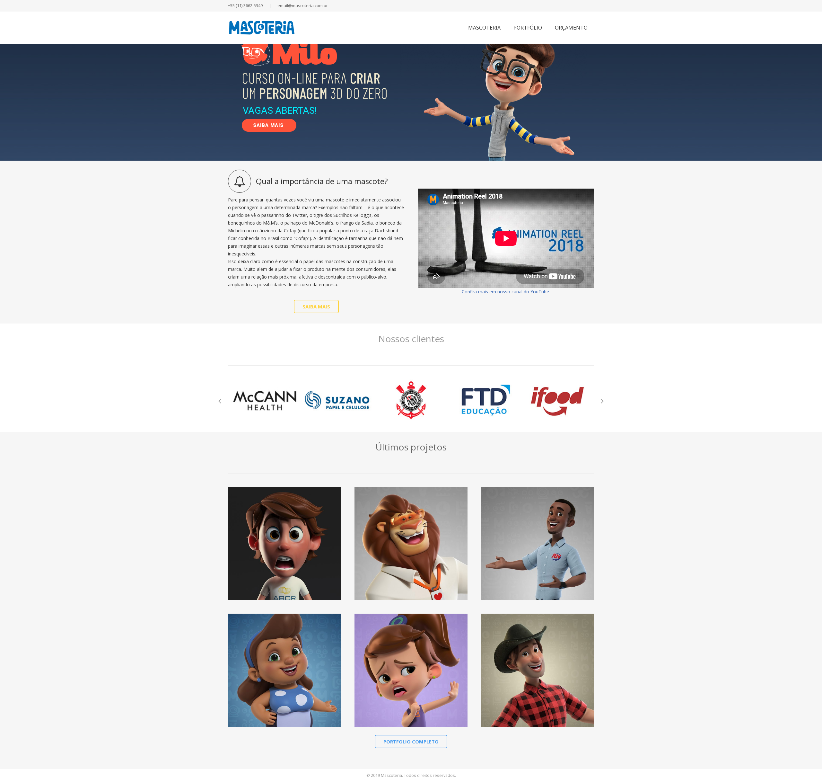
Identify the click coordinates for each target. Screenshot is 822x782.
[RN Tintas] (537, 543)
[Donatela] (284, 670)
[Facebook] (542, 6)
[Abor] (284, 543)
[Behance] (576, 6)
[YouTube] (553, 6)
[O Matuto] (537, 670)
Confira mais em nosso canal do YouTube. (506, 292)
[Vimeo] (565, 6)
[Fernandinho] (411, 543)
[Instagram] (588, 6)
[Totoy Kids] (411, 670)
